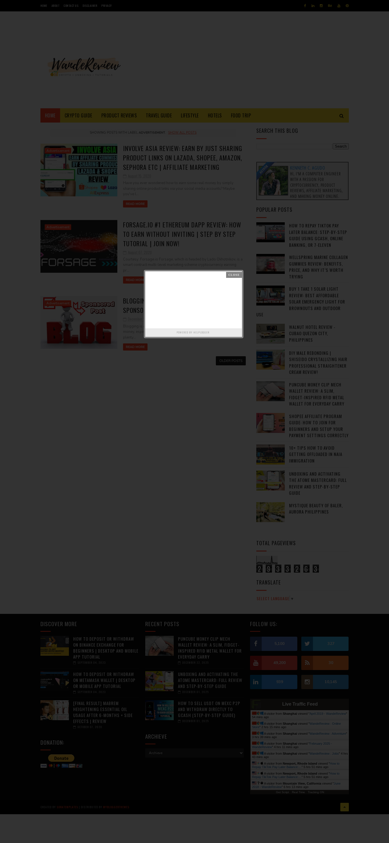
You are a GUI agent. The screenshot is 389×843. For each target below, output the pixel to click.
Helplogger (201, 332)
